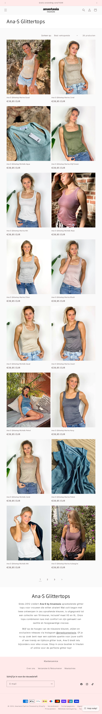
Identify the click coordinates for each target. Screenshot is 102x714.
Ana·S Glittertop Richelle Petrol (19, 430)
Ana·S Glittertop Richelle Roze (63, 231)
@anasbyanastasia (66, 632)
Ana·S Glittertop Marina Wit (17, 231)
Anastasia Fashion (22, 706)
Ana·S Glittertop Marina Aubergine (65, 564)
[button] (5, 10)
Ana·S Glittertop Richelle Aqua (18, 164)
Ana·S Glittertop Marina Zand (63, 97)
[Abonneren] (51, 684)
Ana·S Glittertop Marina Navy (63, 430)
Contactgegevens (68, 706)
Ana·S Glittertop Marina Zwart (63, 364)
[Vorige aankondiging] (5, 3)
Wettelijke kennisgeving (67, 709)
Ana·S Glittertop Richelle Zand (18, 497)
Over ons (31, 668)
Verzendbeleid (53, 706)
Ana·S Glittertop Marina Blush (63, 297)
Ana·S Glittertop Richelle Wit (18, 564)
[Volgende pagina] (62, 579)
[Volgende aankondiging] (97, 3)
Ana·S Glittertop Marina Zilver (18, 297)
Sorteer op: (46, 35)
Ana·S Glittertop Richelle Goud (18, 364)
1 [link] (40, 579)
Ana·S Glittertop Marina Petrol (63, 497)
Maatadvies (70, 668)
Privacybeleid (50, 709)
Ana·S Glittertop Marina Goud (18, 97)
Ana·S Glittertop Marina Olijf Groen (65, 164)
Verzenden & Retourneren (50, 668)
